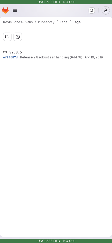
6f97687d (10, 57)
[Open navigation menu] (15, 10)
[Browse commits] (18, 37)
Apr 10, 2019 (94, 57)
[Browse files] (7, 37)
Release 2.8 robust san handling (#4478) (51, 57)
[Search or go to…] (92, 10)
